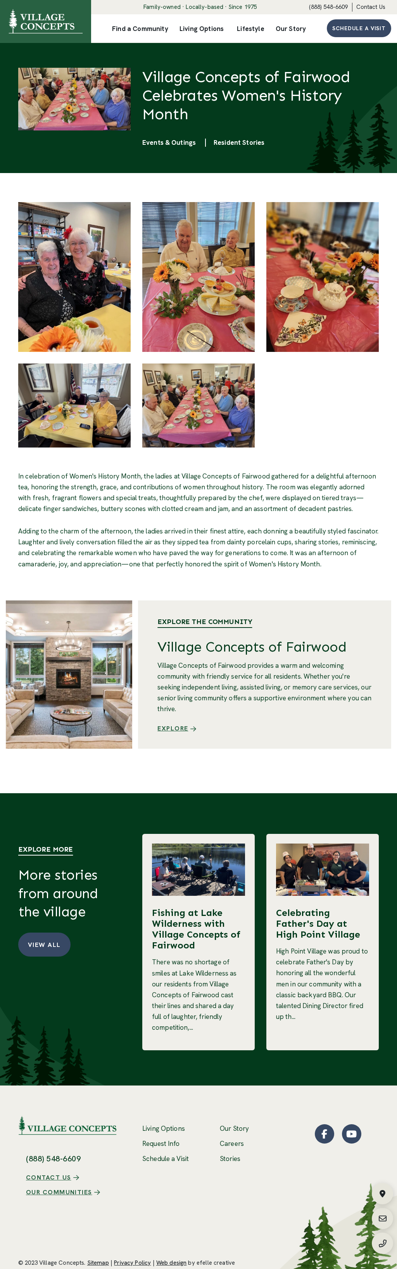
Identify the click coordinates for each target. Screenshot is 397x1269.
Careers (232, 1143)
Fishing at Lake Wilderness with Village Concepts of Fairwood (196, 929)
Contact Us (371, 7)
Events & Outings (169, 142)
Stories (230, 1158)
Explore (172, 728)
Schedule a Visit (359, 28)
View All (44, 945)
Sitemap (98, 1263)
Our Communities (59, 1192)
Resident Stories (239, 142)
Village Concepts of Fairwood (251, 646)
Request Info (161, 1143)
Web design (171, 1263)
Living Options (163, 1128)
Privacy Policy (132, 1263)
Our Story (234, 1128)
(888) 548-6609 (328, 7)
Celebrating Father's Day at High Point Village (318, 923)
